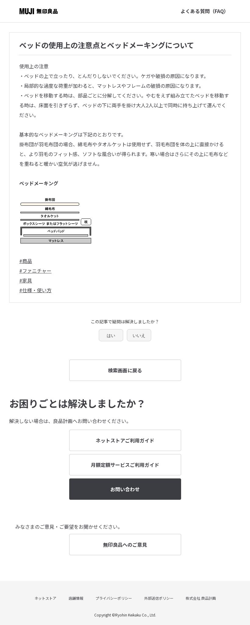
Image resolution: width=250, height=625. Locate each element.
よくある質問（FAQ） (204, 11)
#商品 (25, 261)
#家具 (25, 280)
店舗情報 (76, 598)
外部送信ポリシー (158, 598)
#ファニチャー (35, 270)
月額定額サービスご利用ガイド (125, 464)
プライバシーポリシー (113, 598)
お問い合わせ (125, 489)
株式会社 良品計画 (201, 598)
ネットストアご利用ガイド (125, 440)
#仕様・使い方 (35, 290)
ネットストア (45, 598)
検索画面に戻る (125, 370)
